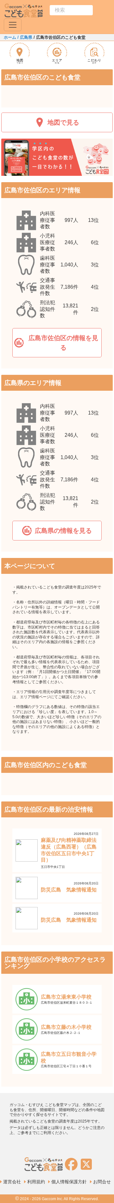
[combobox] (71, 10)
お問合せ (102, 1181)
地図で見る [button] (63, 122)
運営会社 (12, 1181)
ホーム (10, 37)
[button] (57, 342)
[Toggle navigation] (13, 24)
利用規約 (36, 1181)
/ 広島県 (24, 37)
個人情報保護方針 (69, 1181)
